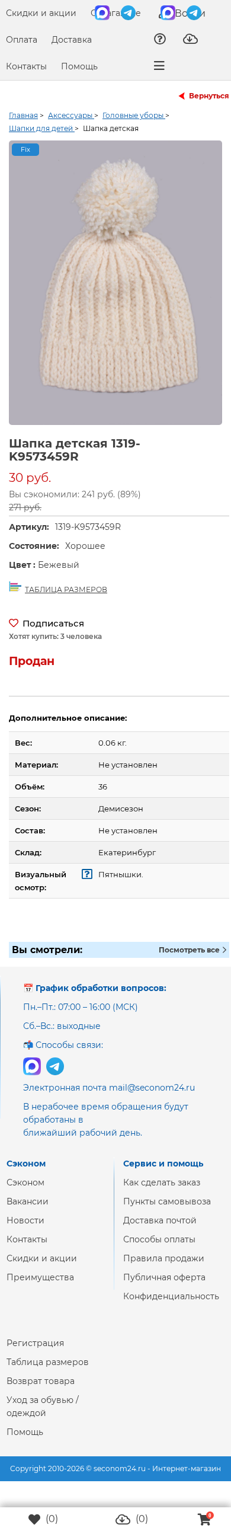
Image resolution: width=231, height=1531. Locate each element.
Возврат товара (41, 1390)
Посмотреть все (190, 959)
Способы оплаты (159, 1249)
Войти (189, 13)
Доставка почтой (160, 1230)
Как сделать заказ (161, 1192)
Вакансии (28, 1211)
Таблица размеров (48, 1371)
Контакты (26, 66)
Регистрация (35, 1352)
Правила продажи (163, 1267)
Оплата (21, 39)
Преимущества (40, 1286)
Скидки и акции (41, 13)
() (50, 1518)
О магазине (116, 13)
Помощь (79, 66)
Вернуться (209, 95)
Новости (25, 1230)
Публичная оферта (164, 1286)
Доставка (72, 39)
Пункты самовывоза (167, 1211)
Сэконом (25, 1192)
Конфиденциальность (171, 1305)
